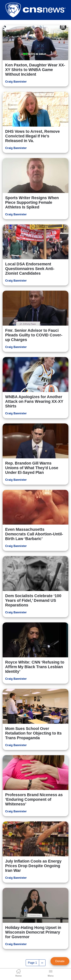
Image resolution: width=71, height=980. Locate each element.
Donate (59, 961)
